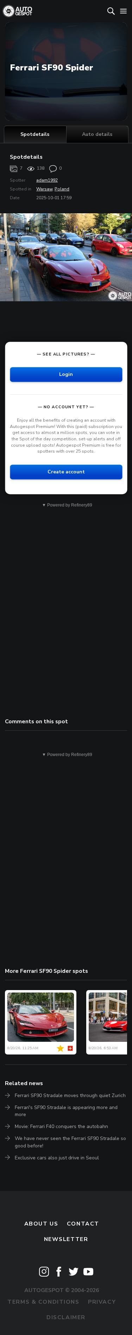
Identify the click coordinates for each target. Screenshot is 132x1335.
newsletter (66, 1239)
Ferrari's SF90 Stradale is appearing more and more (66, 1111)
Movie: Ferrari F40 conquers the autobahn (61, 1126)
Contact (83, 1224)
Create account (66, 471)
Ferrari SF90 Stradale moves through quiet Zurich (70, 1095)
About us (41, 1224)
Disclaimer (66, 1317)
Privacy (102, 1302)
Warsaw (44, 189)
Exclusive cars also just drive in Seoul (57, 1157)
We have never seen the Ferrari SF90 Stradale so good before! (70, 1142)
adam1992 (47, 180)
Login (66, 374)
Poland (62, 189)
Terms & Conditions (43, 1302)
